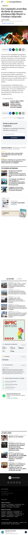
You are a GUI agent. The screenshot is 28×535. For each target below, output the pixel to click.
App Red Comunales (15, 523)
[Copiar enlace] (23, 49)
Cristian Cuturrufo (7, 149)
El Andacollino (16, 512)
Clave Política (15, 522)
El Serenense (9, 511)
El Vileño (16, 516)
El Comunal (3, 511)
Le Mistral (21, 522)
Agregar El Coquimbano (7, 23)
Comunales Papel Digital (6, 522)
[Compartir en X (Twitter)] (13, 49)
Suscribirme (14, 137)
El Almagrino (4, 504)
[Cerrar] (26, 532)
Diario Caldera (18, 504)
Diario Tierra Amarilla (10, 505)
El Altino (17, 505)
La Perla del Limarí (18, 513)
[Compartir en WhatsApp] (16, 49)
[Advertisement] (14, 231)
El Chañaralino (11, 504)
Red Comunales (5, 19)
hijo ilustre (16, 149)
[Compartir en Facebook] (10, 49)
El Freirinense (16, 507)
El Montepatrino (9, 513)
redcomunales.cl (4, 491)
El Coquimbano (17, 511)
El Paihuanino (9, 512)
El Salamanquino (9, 516)
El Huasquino (10, 507)
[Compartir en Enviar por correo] (20, 49)
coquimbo (23, 147)
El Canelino (17, 515)
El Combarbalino (10, 515)
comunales (16, 147)
